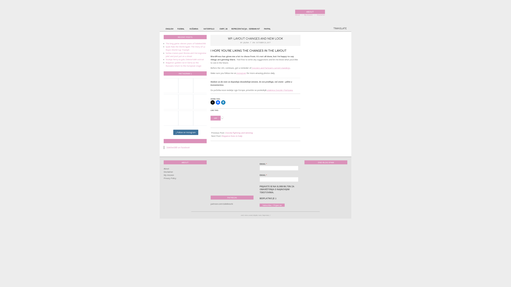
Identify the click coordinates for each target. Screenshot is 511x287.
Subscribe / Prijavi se (272, 205)
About (166, 168)
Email (263, 164)
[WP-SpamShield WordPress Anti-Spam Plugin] (313, 172)
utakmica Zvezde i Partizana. (280, 90)
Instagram (241, 73)
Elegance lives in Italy (232, 136)
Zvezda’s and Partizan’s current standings (270, 68)
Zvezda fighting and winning (239, 132)
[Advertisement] (232, 177)
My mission (169, 175)
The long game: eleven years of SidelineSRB (186, 43)
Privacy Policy (170, 178)
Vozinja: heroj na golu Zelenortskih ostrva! (185, 59)
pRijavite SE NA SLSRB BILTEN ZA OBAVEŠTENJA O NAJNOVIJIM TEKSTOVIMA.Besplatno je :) (277, 192)
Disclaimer (168, 171)
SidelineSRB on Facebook (185, 141)
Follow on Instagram (186, 132)
